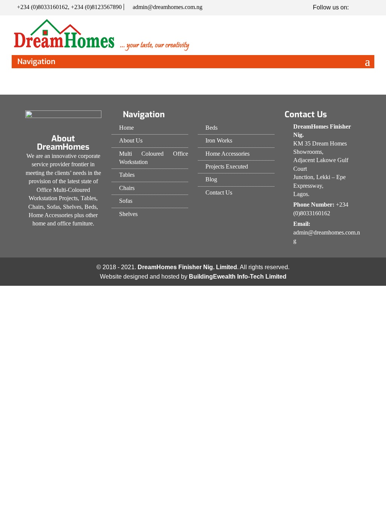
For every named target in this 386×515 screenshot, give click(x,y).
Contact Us (218, 192)
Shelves (128, 214)
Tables (127, 175)
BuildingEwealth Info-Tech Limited (237, 276)
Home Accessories (227, 153)
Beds (211, 127)
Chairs (127, 188)
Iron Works (218, 140)
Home (126, 127)
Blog (211, 179)
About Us (130, 140)
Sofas (125, 201)
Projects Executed (226, 166)
